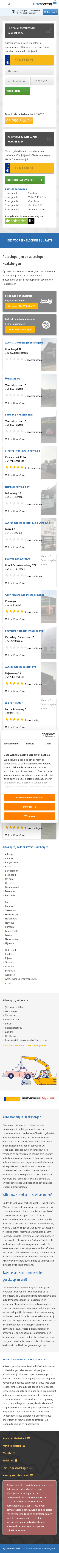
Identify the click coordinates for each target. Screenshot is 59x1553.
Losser (8, 935)
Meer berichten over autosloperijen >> (24, 1045)
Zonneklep (10, 1015)
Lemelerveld (11, 930)
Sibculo (9, 962)
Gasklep (9, 1031)
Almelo (9, 858)
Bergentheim (12, 862)
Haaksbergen (12, 914)
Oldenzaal (10, 950)
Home (6, 1359)
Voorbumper (11, 1011)
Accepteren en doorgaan (29, 797)
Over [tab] (48, 743)
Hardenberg (11, 918)
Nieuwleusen (12, 939)
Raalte (8, 954)
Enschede (10, 895)
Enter (8, 902)
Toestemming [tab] (11, 743)
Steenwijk (10, 970)
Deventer (10, 891)
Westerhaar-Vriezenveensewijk (21, 978)
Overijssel (19, 1359)
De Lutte (10, 883)
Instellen (27, 806)
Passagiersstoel (13, 1027)
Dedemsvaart (12, 887)
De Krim (9, 878)
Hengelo (9, 922)
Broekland (10, 874)
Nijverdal (9, 943)
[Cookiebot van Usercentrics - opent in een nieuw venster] (42, 735)
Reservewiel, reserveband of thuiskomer (26, 1040)
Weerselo (10, 974)
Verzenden (13, 91)
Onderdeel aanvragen (20, 180)
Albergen (9, 854)
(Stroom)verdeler (14, 1007)
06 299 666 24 (50, 11)
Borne (8, 866)
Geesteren (10, 910)
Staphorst (10, 966)
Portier (8, 1023)
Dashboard (10, 1036)
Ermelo (9, 906)
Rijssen (8, 958)
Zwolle (9, 983)
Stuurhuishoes (12, 1019)
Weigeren (29, 816)
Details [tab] (30, 743)
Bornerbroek (11, 870)
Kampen (9, 926)
